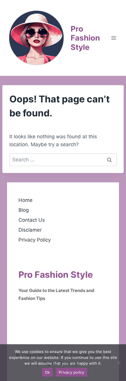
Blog (23, 210)
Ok (47, 372)
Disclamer (30, 230)
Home (25, 200)
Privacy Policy (34, 240)
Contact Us (31, 220)
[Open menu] (113, 37)
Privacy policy (71, 372)
